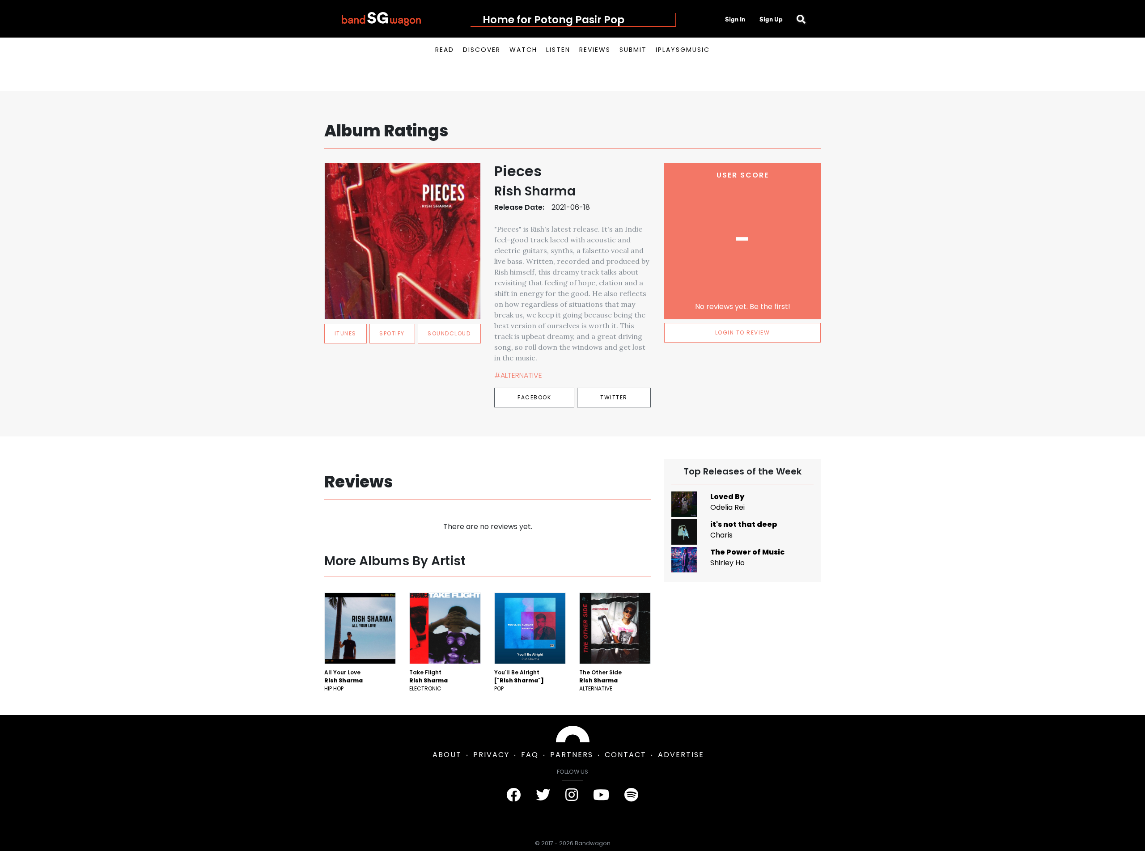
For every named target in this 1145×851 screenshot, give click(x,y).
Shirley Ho (727, 563)
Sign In (735, 19)
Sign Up (771, 19)
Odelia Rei (727, 507)
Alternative (595, 688)
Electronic (425, 688)
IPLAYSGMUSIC (683, 49)
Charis (721, 535)
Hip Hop (334, 688)
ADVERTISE (681, 754)
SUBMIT (633, 49)
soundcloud (449, 333)
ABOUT (447, 754)
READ (444, 49)
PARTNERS (571, 754)
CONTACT (625, 754)
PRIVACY (491, 754)
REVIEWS (595, 49)
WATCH (523, 49)
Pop (499, 688)
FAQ (530, 754)
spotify (392, 333)
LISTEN (558, 49)
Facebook (534, 397)
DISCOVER (481, 49)
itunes (345, 333)
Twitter (614, 397)
